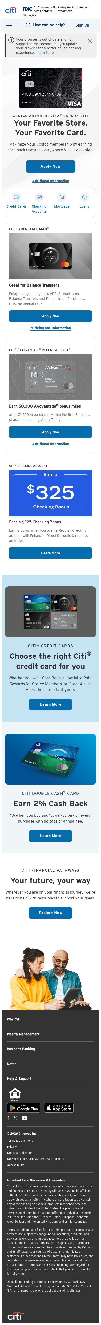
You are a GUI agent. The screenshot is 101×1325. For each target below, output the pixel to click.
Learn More (45, 53)
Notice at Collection (20, 1153)
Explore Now (55, 912)
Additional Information (52, 181)
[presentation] (54, 15)
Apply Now (57, 166)
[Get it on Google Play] (23, 1108)
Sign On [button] (82, 25)
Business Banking (21, 1049)
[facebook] (8, 1118)
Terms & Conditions (20, 1140)
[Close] (90, 40)
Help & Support (19, 1079)
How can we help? (49, 25)
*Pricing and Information (61, 328)
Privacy (12, 1147)
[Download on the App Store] (59, 1108)
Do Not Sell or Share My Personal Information (36, 1159)
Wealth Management (23, 1034)
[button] (9, 25)
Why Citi (13, 1019)
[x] (15, 1118)
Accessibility (15, 1165)
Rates (11, 1064)
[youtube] (24, 1118)
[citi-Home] (11, 10)
